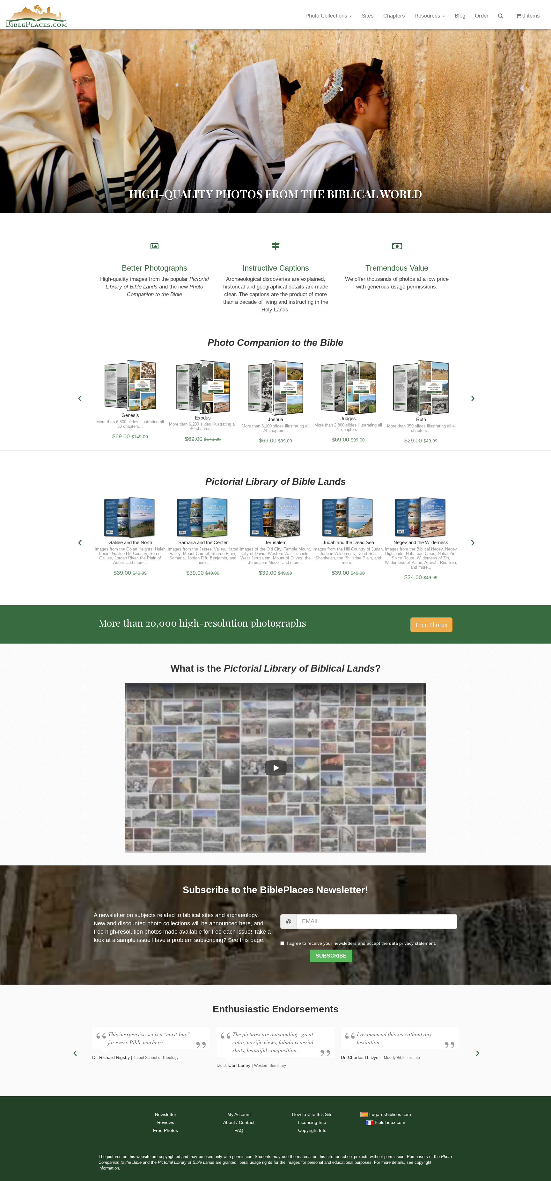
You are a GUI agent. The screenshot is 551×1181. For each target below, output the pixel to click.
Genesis (130, 415)
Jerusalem (276, 542)
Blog (460, 16)
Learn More (130, 388)
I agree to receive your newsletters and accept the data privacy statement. (361, 943)
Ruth (421, 419)
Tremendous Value (396, 268)
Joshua (275, 419)
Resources (428, 16)
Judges (348, 418)
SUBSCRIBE (331, 956)
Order (482, 16)
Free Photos (431, 625)
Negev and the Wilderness (420, 542)
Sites (368, 16)
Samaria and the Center (203, 542)
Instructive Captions (275, 268)
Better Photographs (154, 268)
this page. (252, 940)
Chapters (394, 16)
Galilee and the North (130, 542)
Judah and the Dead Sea (348, 542)
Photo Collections (327, 16)
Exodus (203, 417)
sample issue (134, 940)
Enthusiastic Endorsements (276, 1009)
